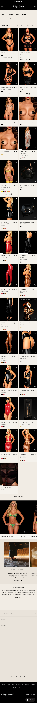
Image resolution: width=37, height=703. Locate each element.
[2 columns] (21, 25)
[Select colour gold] (2, 154)
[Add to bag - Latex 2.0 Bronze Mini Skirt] (34, 284)
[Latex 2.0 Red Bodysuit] (9, 408)
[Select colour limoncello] (2, 191)
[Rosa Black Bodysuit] (9, 108)
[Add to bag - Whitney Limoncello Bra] (16, 181)
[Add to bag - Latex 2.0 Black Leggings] (16, 318)
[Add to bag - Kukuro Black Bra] (16, 48)
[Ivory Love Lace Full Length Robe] (28, 138)
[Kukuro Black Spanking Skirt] (9, 73)
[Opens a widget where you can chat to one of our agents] (30, 700)
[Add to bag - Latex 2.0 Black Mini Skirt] (16, 217)
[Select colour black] (2, 55)
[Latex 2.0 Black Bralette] (28, 376)
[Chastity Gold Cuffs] (28, 309)
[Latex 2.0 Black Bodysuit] (9, 376)
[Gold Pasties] (9, 138)
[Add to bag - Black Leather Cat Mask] (34, 217)
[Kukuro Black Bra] (9, 39)
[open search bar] (4, 6)
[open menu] (2, 6)
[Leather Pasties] (28, 108)
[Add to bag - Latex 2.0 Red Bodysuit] (16, 417)
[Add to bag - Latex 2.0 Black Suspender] (34, 352)
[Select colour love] (5, 191)
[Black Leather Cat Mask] (28, 208)
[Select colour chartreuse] (7, 191)
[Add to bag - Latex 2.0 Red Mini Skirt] (16, 251)
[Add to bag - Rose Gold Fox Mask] (34, 181)
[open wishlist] (32, 6)
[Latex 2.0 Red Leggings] (9, 275)
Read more (18, 597)
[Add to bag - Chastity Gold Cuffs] (34, 318)
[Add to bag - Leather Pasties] (34, 117)
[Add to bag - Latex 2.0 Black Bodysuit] (16, 386)
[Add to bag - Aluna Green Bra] (24, 531)
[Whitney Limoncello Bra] (9, 171)
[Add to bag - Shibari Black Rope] (16, 483)
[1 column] (18, 25)
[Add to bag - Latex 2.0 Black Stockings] (34, 251)
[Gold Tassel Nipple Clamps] (28, 408)
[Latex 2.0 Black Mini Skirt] (9, 208)
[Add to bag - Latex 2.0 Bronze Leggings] (16, 352)
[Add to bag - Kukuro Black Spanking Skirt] (16, 83)
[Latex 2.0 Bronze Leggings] (9, 342)
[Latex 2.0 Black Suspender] (28, 342)
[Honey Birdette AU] (18, 6)
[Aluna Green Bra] (13, 517)
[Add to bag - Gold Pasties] (16, 147)
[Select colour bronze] (3, 228)
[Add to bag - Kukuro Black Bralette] (34, 48)
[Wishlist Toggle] (16, 30)
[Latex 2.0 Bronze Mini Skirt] (28, 275)
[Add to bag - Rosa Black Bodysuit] (16, 117)
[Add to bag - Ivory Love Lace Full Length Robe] (34, 147)
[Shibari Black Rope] (9, 474)
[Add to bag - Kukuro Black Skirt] (34, 83)
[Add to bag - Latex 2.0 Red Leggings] (16, 284)
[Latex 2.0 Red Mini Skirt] (9, 242)
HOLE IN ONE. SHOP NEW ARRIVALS (18, 1)
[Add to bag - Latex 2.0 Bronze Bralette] (34, 449)
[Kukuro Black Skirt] (28, 73)
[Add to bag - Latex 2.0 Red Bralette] (16, 449)
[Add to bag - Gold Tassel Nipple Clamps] (34, 417)
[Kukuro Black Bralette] (28, 39)
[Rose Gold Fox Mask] (28, 171)
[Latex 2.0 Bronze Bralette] (28, 440)
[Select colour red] (5, 228)
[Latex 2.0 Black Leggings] (9, 309)
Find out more (17, 580)
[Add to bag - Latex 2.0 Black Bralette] (34, 386)
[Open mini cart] (35, 6)
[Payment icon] (21, 688)
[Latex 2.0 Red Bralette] (9, 440)
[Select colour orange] (9, 191)
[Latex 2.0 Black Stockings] (28, 242)
